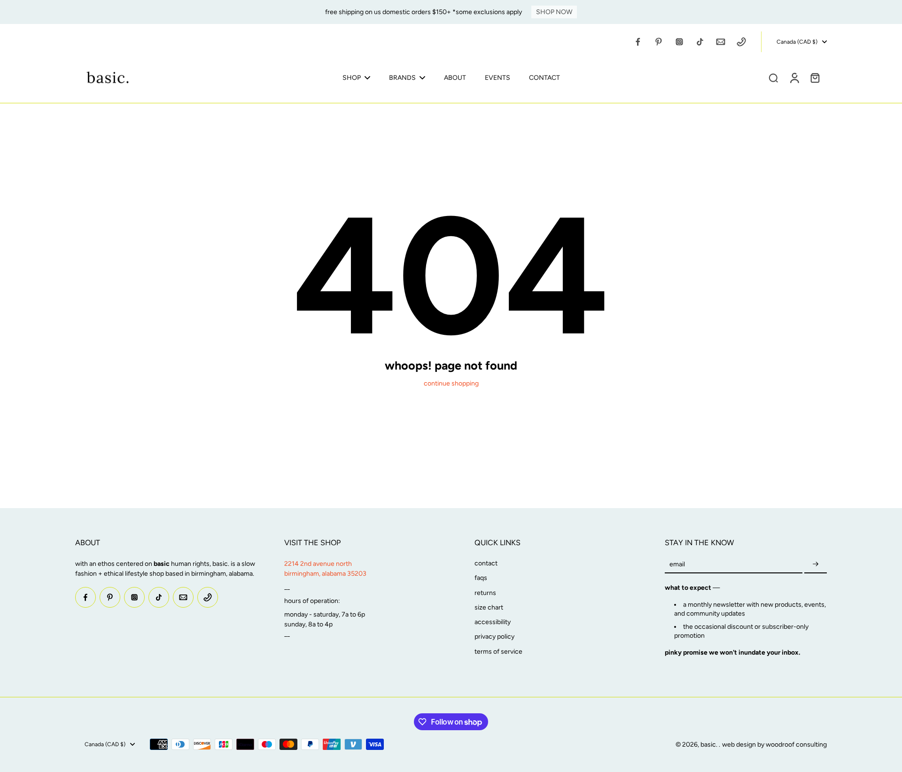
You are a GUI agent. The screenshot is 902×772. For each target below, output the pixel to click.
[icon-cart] (814, 77)
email (677, 564)
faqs (480, 578)
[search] (773, 77)
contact (486, 563)
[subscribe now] (815, 564)
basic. (709, 745)
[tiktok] (700, 41)
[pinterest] (658, 41)
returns (485, 593)
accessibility (492, 622)
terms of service (498, 652)
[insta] (679, 41)
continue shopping (451, 383)
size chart (488, 607)
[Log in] (794, 77)
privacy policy (494, 637)
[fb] (638, 41)
